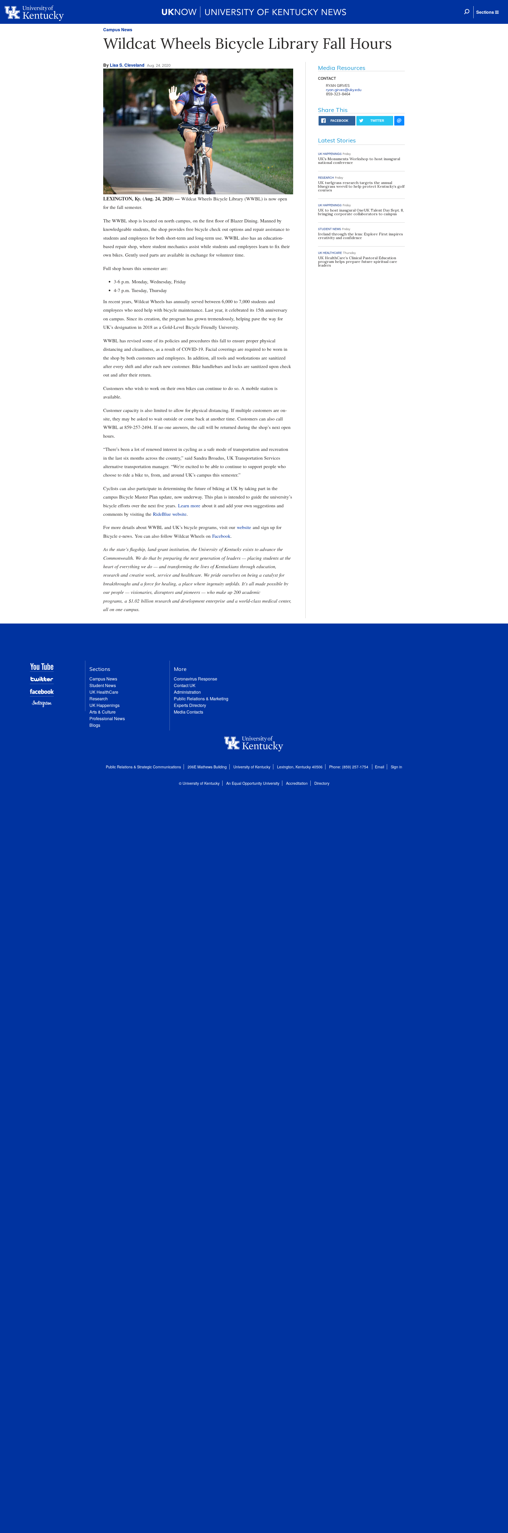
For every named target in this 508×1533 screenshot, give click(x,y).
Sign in (396, 766)
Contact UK (185, 685)
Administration (187, 692)
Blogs (94, 725)
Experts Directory (190, 705)
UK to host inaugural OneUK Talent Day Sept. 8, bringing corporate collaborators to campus (361, 212)
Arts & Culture (102, 712)
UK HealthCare (103, 692)
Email (379, 766)
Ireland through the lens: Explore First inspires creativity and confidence (360, 236)
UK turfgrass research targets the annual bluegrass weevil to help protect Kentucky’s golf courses (361, 186)
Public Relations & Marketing (201, 699)
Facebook (221, 536)
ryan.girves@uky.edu (343, 89)
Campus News (117, 29)
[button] (487, 12)
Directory (321, 783)
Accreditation (297, 783)
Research (98, 699)
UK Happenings (104, 705)
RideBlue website (170, 514)
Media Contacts (188, 712)
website (244, 527)
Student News (102, 685)
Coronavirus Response (195, 679)
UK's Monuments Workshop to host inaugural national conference (359, 160)
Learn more (189, 505)
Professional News (107, 718)
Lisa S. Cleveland (127, 65)
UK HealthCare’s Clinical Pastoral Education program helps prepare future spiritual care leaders (357, 262)
